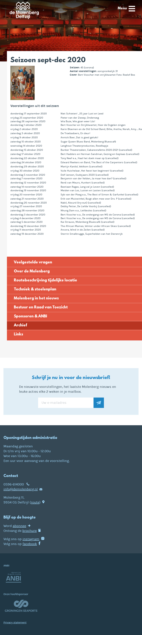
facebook (30, 544)
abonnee (19, 526)
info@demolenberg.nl (20, 489)
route (35, 502)
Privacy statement (14, 622)
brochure (29, 531)
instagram (31, 539)
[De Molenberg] (24, 11)
